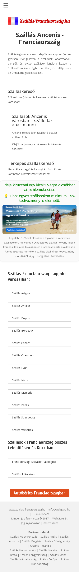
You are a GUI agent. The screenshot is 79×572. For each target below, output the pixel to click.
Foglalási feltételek (50, 256)
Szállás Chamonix (23, 355)
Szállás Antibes (21, 305)
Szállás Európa (49, 559)
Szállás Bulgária (31, 541)
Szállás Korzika (48, 550)
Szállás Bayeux (21, 318)
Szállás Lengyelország (33, 555)
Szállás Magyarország (23, 536)
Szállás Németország (23, 559)
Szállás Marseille (22, 392)
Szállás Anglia (48, 536)
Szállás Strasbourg (23, 417)
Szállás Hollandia (40, 546)
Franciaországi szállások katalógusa (34, 462)
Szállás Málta (58, 555)
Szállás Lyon (19, 368)
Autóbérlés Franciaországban (40, 493)
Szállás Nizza (20, 380)
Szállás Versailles (22, 430)
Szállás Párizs (20, 405)
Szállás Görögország (57, 541)
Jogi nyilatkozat (30, 523)
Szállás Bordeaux (22, 330)
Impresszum (50, 523)
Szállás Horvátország (23, 550)
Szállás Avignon (21, 293)
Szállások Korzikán (23, 474)
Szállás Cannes (21, 343)
